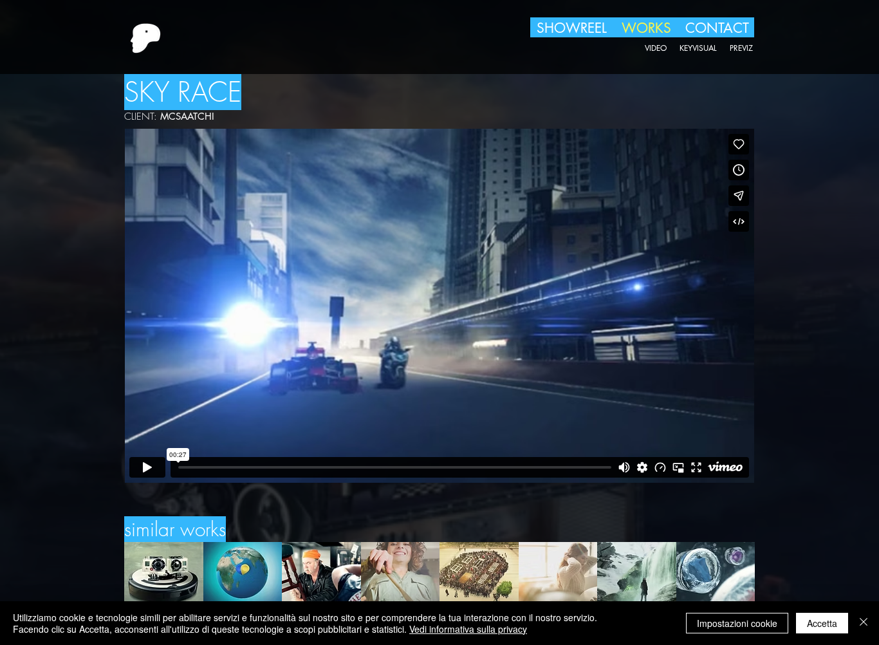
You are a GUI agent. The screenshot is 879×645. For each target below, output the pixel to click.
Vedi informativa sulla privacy (468, 628)
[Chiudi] (863, 623)
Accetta (822, 623)
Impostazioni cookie (737, 623)
